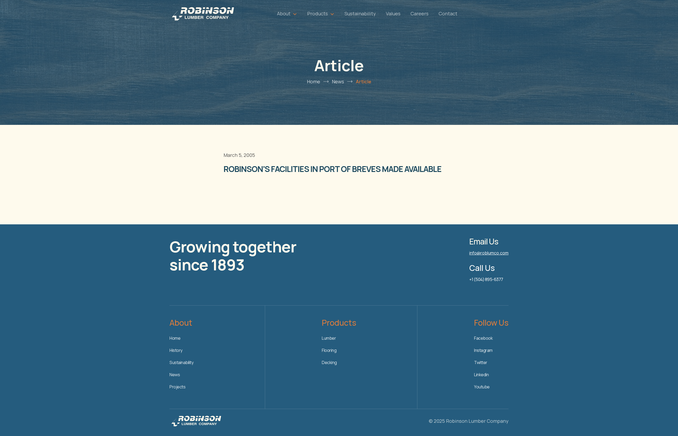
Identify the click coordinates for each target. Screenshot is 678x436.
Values (393, 13)
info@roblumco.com (488, 253)
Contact (448, 13)
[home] (203, 13)
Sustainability (360, 13)
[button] (287, 13)
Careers (420, 13)
